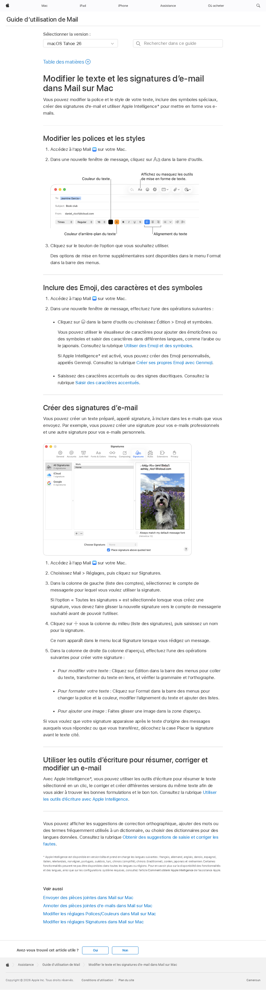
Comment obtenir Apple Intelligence (170, 870)
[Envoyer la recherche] (138, 43)
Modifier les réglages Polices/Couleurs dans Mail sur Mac (99, 913)
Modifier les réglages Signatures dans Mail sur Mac (93, 921)
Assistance (26, 965)
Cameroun (253, 980)
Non (125, 950)
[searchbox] (178, 43)
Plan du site (126, 980)
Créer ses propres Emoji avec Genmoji (174, 362)
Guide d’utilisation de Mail (42, 19)
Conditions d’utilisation (97, 980)
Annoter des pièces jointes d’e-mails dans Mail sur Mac (97, 905)
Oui (95, 950)
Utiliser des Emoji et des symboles (158, 345)
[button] (258, 5)
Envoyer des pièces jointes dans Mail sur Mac (88, 897)
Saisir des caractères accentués (107, 382)
